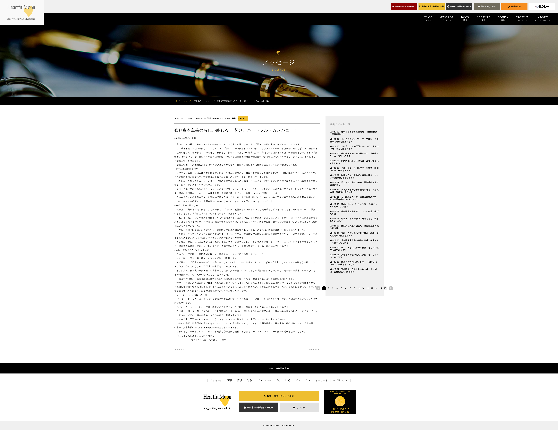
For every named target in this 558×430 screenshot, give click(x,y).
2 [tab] (328, 288)
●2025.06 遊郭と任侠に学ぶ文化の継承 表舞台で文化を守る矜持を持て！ (354, 234)
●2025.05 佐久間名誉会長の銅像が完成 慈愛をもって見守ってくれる (354, 241)
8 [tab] (354, 288)
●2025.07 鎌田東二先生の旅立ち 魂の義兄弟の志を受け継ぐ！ (354, 227)
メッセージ (186, 101)
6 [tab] (345, 288)
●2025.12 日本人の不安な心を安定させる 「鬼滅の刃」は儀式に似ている (354, 191)
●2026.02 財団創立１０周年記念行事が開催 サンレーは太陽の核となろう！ (354, 176)
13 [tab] (376, 288)
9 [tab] (359, 288)
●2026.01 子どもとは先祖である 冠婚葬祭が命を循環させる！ (354, 183)
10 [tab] (363, 288)
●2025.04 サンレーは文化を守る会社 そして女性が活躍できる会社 (354, 249)
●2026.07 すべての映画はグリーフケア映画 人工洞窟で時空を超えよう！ (354, 140)
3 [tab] (332, 288)
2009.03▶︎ (314, 350)
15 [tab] (385, 288)
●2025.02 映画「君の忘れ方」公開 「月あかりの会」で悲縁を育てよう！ (353, 263)
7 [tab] (350, 288)
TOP (176, 101)
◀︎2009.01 (180, 350)
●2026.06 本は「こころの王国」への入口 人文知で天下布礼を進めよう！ (354, 147)
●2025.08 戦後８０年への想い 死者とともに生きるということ (354, 219)
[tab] (318, 288)
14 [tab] (381, 288)
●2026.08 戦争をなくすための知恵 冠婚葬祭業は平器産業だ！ (353, 133)
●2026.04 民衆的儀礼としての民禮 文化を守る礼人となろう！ (354, 162)
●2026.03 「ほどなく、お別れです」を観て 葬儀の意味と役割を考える (354, 169)
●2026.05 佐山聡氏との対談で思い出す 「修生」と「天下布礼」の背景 (354, 154)
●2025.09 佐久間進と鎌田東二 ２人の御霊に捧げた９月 (354, 212)
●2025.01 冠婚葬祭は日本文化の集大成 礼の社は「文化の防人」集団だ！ (353, 270)
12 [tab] (372, 288)
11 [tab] (368, 288)
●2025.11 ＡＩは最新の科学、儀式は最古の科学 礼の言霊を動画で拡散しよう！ (354, 198)
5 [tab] (341, 288)
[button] (459, 6)
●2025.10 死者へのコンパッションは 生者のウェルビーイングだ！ (353, 205)
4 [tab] (337, 288)
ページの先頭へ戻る (279, 368)
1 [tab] (324, 288)
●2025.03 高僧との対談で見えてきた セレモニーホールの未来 (354, 256)
